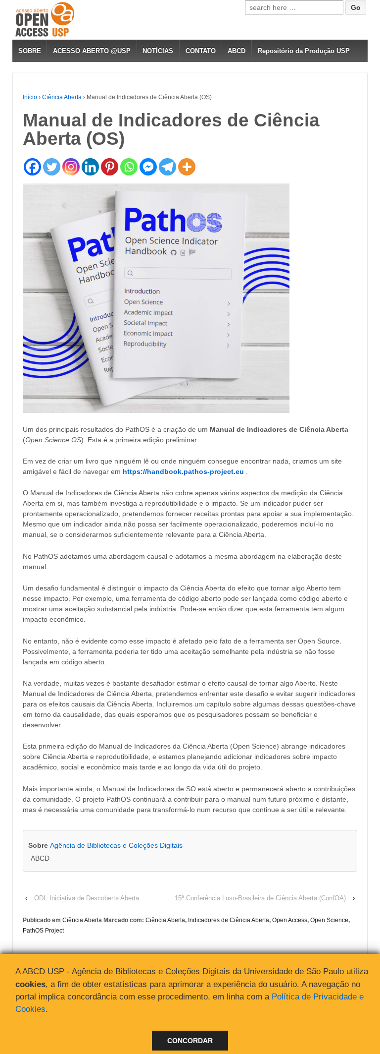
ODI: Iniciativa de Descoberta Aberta (86, 898)
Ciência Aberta (62, 97)
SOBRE (29, 51)
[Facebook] (32, 167)
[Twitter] (51, 167)
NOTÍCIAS (157, 51)
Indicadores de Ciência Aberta (228, 920)
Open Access (289, 920)
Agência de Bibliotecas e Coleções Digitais (116, 845)
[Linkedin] (90, 167)
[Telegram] (167, 167)
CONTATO (201, 51)
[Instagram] (71, 167)
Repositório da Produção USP (304, 51)
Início (30, 97)
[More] (186, 167)
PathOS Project (43, 930)
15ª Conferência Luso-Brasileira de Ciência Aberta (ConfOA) (260, 898)
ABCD (236, 51)
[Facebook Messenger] (148, 167)
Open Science (329, 920)
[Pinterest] (109, 167)
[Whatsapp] (129, 167)
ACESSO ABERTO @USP (92, 51)
